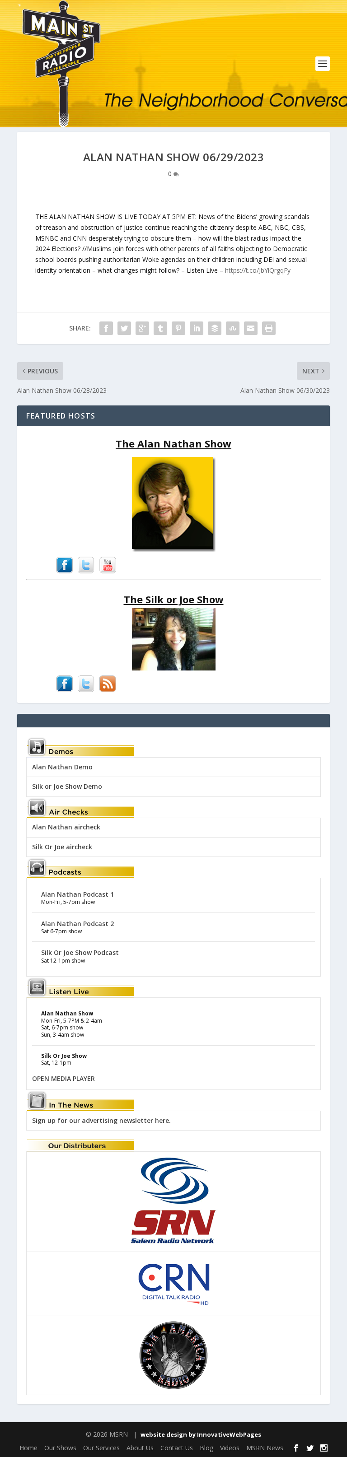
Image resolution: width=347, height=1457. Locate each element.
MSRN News (264, 1447)
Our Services (101, 1447)
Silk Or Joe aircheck (62, 847)
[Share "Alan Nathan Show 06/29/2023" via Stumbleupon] (233, 328)
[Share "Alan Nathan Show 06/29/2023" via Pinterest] (178, 328)
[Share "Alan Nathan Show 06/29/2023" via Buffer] (215, 328)
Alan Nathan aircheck (66, 827)
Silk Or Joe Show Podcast (80, 952)
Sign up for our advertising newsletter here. (101, 1120)
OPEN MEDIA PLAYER (63, 1078)
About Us (140, 1447)
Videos (229, 1447)
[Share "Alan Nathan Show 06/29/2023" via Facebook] (106, 328)
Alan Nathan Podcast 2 (77, 923)
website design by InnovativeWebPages (201, 1434)
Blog (206, 1447)
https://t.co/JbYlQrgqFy (258, 270)
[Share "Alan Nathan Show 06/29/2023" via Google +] (142, 328)
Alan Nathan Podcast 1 (77, 894)
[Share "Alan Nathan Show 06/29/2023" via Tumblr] (160, 328)
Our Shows (60, 1447)
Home (28, 1447)
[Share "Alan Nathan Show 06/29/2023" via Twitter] (124, 328)
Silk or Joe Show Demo (67, 786)
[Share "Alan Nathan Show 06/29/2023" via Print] (269, 328)
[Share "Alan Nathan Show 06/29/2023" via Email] (251, 328)
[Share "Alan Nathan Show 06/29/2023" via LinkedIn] (197, 328)
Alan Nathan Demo (62, 767)
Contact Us (176, 1447)
